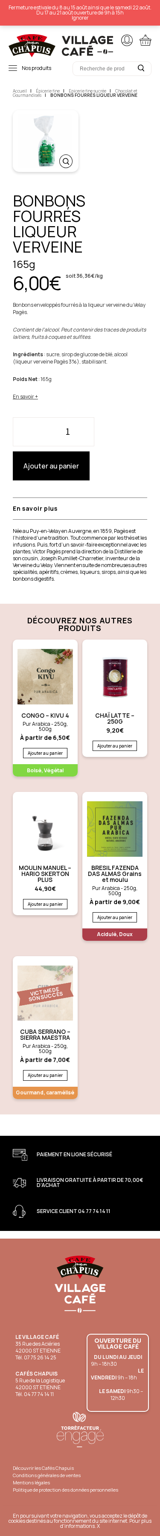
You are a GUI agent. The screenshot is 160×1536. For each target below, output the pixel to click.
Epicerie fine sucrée (87, 91)
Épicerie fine (48, 91)
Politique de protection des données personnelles (65, 1490)
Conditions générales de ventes (47, 1475)
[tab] (46, 508)
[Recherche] (141, 68)
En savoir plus (35, 508)
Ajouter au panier (51, 466)
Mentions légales (31, 1482)
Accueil (20, 91)
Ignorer (80, 17)
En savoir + (25, 396)
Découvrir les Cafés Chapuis (43, 1468)
